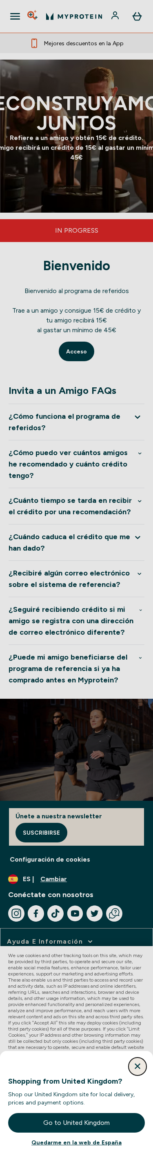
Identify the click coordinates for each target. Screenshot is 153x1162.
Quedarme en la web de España (76, 1142)
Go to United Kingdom (76, 1122)
